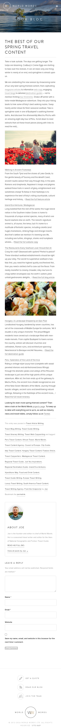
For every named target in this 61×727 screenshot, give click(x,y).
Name (8, 597)
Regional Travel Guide (14, 462)
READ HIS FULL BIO (15, 545)
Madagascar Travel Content (33, 456)
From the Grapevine (32, 489)
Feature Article (49, 451)
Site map (36, 726)
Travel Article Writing (35, 423)
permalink (21, 494)
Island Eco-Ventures (37, 467)
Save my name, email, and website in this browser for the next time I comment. (30, 640)
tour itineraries (26, 97)
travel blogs (10, 93)
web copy (38, 89)
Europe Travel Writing (32, 478)
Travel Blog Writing (13, 429)
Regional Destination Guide (16, 467)
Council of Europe (32, 445)
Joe (46, 489)
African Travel (28, 440)
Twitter (47, 414)
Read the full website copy (26, 242)
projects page (39, 406)
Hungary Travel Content (32, 451)
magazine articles (13, 89)
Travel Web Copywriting (35, 434)
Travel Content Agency (14, 445)
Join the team (34, 696)
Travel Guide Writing (30, 429)
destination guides (34, 93)
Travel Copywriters (13, 456)
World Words (20, 5)
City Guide (45, 445)
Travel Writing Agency (14, 489)
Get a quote (32, 678)
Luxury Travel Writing (13, 483)
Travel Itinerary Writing (14, 434)
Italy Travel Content (13, 451)
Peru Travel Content (13, 440)
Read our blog (34, 687)
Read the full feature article (38, 199)
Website (8, 622)
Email (8, 610)
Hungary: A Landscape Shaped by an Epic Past (26, 321)
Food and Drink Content (29, 472)
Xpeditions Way (11, 472)
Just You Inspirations (33, 462)
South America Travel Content (35, 483)
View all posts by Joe (17, 551)
